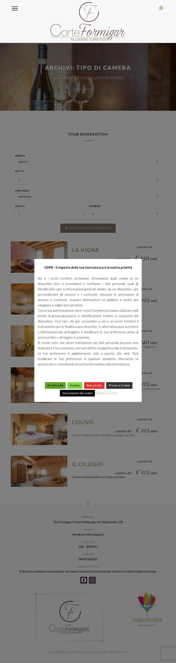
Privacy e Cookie (119, 385)
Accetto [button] (75, 385)
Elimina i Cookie (106, 393)
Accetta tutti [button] (55, 385)
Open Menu (14, 8)
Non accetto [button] (94, 385)
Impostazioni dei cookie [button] (77, 393)
